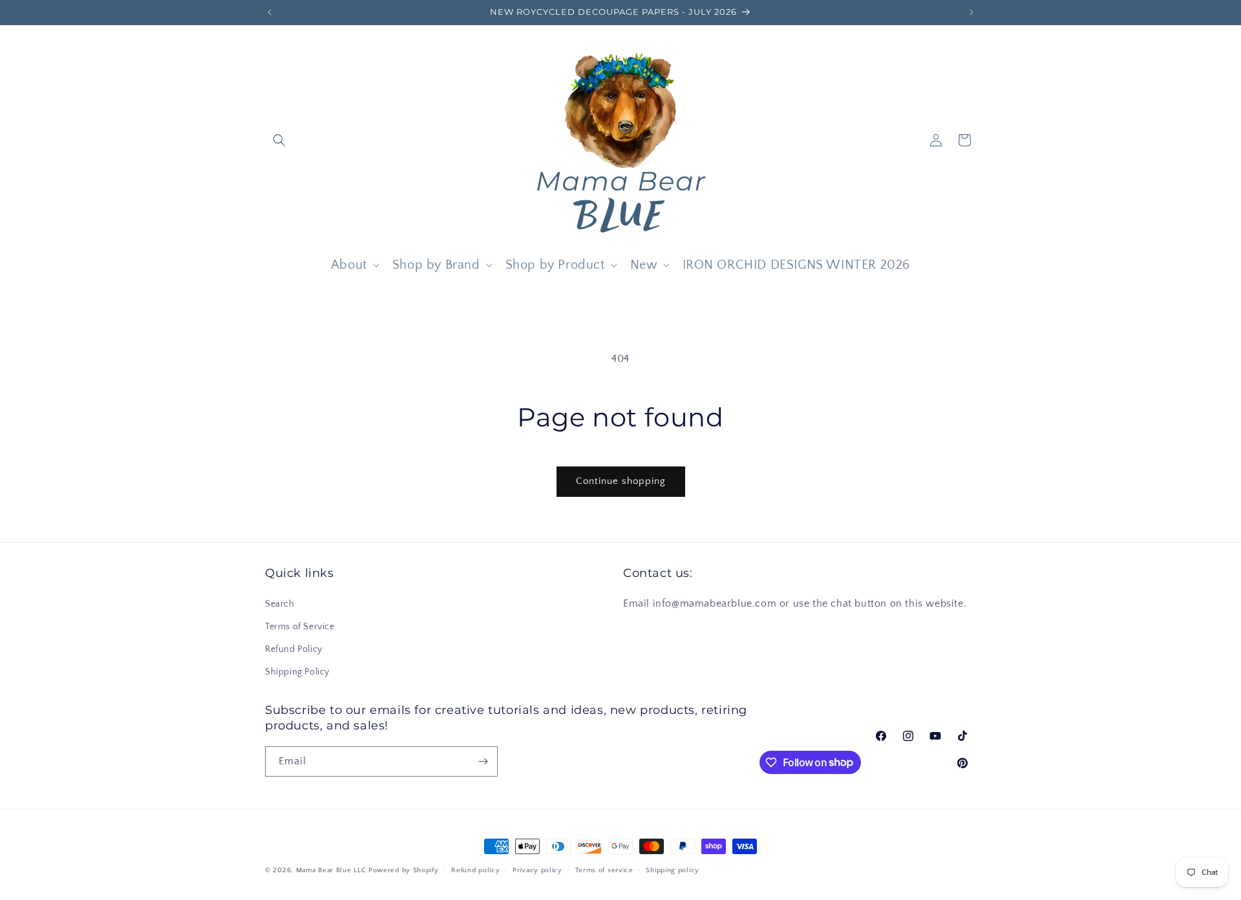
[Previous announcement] (269, 12)
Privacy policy (537, 870)
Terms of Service (300, 626)
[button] (279, 140)
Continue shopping (621, 481)
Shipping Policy (297, 672)
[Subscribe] (483, 761)
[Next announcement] (971, 12)
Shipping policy (672, 870)
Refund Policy (294, 649)
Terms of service (604, 870)
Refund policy (475, 870)
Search (280, 603)
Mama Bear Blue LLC (331, 870)
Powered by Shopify (403, 870)
